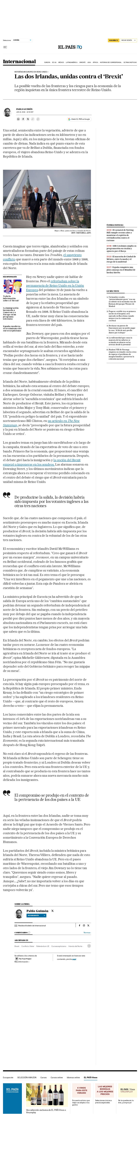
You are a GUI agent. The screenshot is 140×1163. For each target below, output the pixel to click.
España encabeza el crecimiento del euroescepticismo (12, 328)
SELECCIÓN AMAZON (26, 1077)
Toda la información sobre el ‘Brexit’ (11, 298)
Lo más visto (113, 291)
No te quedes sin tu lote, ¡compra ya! (126, 1101)
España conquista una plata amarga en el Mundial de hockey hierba (121, 270)
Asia (89, 62)
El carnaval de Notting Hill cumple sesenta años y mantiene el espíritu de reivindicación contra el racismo (120, 235)
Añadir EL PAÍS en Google (80, 119)
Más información (21, 962)
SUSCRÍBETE (113, 40)
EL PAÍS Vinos (90, 1077)
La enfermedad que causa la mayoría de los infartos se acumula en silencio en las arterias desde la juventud (120, 341)
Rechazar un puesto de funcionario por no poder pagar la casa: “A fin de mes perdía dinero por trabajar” (122, 329)
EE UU (54, 62)
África (95, 62)
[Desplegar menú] (5, 47)
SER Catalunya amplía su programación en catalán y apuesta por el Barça (121, 248)
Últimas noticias (130, 62)
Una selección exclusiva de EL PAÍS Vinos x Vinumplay (46, 1111)
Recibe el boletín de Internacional (32, 925)
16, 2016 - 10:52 (24, 112)
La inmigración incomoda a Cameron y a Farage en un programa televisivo (10, 313)
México (61, 62)
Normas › (87, 933)
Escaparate (8, 1077)
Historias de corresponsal (111, 62)
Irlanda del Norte (75, 946)
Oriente (82, 62)
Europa (47, 62)
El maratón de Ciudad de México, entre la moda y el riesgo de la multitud (121, 259)
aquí (74, 959)
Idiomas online (73, 1077)
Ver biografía (33, 915)
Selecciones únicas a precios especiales (103, 1101)
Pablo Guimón (24, 109)
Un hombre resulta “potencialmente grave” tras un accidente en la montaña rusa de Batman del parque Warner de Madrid (122, 301)
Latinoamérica (71, 62)
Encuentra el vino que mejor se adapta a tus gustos (81, 1102)
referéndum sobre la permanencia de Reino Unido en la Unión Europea (55, 285)
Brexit (16, 946)
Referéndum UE (42, 946)
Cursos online (57, 1077)
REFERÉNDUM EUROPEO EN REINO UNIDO (30, 72)
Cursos (43, 1077)
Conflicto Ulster (27, 946)
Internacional (19, 61)
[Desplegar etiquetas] (89, 946)
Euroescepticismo (59, 946)
